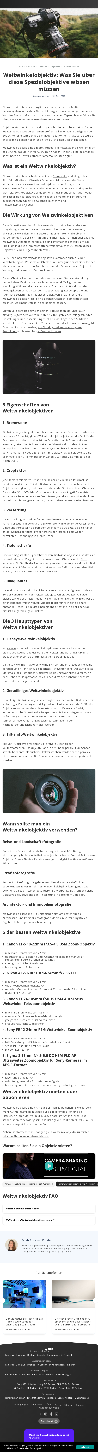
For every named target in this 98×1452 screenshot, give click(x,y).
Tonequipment (54, 1355)
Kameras (9, 1355)
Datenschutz (37, 1404)
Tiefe (84, 559)
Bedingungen (21, 1404)
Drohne (31, 1355)
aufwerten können (49, 331)
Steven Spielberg (13, 310)
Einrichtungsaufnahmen (61, 237)
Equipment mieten (41, 1360)
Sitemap (68, 1405)
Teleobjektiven (12, 290)
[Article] (24, 1294)
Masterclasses (82, 1397)
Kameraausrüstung (54, 156)
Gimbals (41, 1355)
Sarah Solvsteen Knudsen (37, 1240)
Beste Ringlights (64, 1374)
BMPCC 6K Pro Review (68, 1384)
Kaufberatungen (39, 1370)
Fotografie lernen (36, 1397)
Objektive (55, 66)
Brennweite (60, 176)
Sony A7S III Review (26, 1384)
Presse (58, 1405)
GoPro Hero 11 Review (25, 1388)
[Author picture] (11, 1245)
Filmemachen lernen (15, 1397)
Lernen (31, 66)
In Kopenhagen (57, 1364)
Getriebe (43, 66)
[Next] (95, 1300)
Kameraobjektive (41, 96)
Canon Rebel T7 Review (70, 1388)
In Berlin (71, 1364)
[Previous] (2, 1300)
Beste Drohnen (29, 1374)
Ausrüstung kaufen (40, 1351)
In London (42, 1364)
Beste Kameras (12, 1374)
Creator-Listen (65, 1397)
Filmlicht (68, 1355)
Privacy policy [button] (36, 1448)
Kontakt (80, 1405)
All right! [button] (85, 1447)
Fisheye (11, 648)
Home (22, 66)
